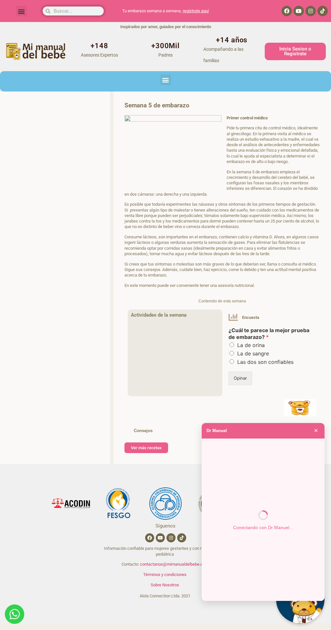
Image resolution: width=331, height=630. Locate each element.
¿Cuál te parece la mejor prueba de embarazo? (269, 333)
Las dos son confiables (265, 362)
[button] (21, 11)
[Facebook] (287, 11)
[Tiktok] (322, 11)
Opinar (240, 378)
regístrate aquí (196, 10)
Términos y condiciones (165, 574)
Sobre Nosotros (165, 584)
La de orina (251, 345)
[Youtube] (299, 11)
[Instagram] (310, 11)
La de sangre (253, 353)
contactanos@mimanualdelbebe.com (174, 564)
